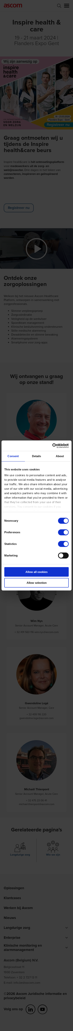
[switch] (63, 532)
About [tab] (60, 456)
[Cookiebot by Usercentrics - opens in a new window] (52, 445)
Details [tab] (36, 456)
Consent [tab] (13, 456)
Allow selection (37, 582)
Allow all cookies (36, 571)
